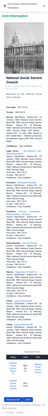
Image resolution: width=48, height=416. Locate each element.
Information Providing (27, 182)
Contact (19, 412)
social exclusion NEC (23, 301)
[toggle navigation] (44, 5)
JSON (27, 399)
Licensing (10, 412)
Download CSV (13, 399)
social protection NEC (23, 324)
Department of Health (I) (26, 272)
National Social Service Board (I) (13, 368)
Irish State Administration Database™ (25, 405)
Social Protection (29, 243)
